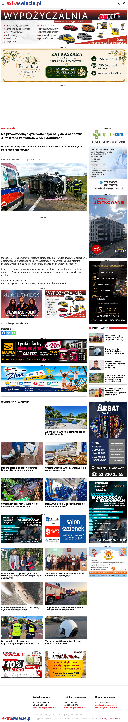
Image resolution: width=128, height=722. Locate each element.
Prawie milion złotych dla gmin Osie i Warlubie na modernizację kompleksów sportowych (21, 575)
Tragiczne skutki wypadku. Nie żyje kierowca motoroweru (63, 642)
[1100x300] (64, 65)
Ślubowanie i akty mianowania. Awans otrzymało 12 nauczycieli (64, 574)
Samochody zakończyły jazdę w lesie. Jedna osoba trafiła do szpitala (20, 505)
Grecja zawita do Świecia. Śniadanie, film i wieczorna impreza (65, 469)
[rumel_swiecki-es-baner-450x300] (21, 304)
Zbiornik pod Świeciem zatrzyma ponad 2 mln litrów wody (65, 433)
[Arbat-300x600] (108, 439)
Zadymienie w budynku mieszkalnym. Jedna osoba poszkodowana (64, 608)
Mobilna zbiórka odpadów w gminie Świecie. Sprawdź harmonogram (19, 469)
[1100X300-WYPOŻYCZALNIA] (64, 27)
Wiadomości (8, 128)
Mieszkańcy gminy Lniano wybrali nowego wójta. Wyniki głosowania (115, 365)
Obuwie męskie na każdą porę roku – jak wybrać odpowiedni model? (21, 608)
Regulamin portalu (74, 714)
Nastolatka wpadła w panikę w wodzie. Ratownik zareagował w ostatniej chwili (115, 392)
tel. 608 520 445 (71, 705)
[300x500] (108, 512)
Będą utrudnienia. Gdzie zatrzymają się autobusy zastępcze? (65, 505)
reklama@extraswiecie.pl (106, 707)
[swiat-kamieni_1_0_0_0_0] (65, 664)
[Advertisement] (64, 103)
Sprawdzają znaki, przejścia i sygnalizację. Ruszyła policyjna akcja (20, 642)
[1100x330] (44, 379)
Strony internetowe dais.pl (113, 718)
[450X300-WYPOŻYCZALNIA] (65, 304)
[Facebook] (4, 333)
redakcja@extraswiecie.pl (106, 705)
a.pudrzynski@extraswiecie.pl (46, 707)
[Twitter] (8, 333)
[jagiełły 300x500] (108, 226)
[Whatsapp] (13, 333)
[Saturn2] (65, 529)
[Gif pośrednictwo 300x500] (108, 292)
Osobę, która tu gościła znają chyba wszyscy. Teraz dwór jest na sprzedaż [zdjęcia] (115, 378)
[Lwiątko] (108, 562)
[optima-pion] (108, 160)
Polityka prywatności (54, 714)
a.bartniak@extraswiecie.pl (76, 707)
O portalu (39, 714)
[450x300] (21, 529)
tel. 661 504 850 (40, 705)
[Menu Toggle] (3, 3)
